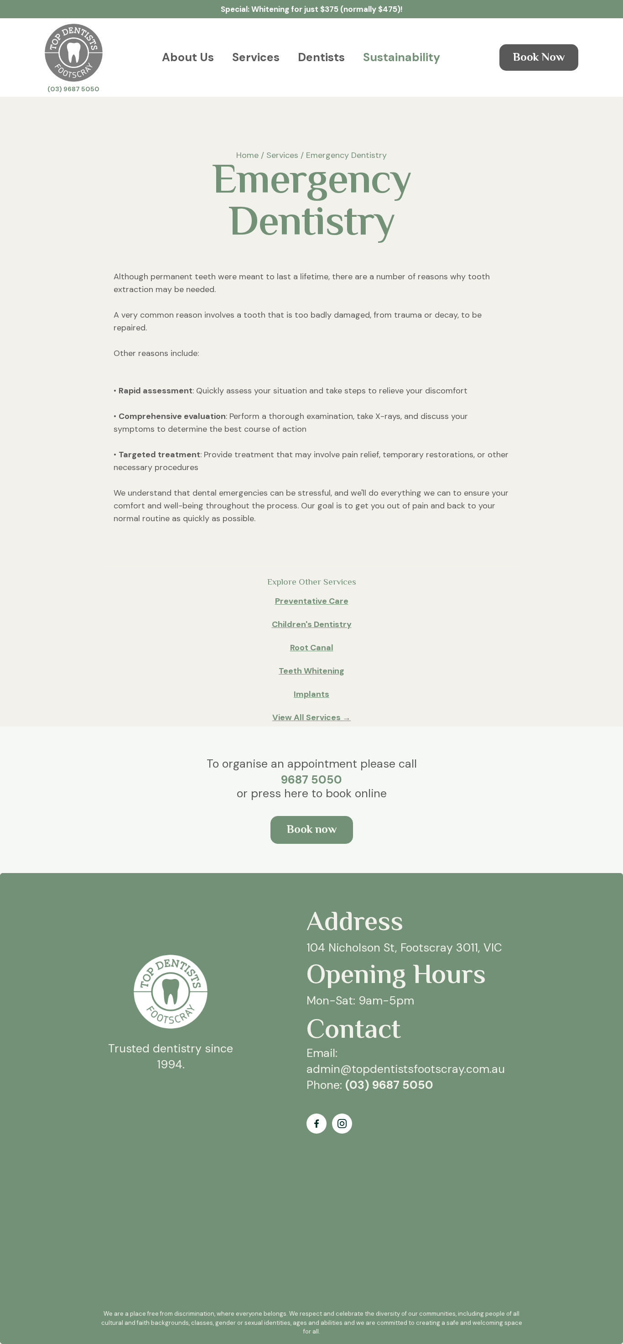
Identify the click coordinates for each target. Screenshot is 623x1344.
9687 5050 (311, 779)
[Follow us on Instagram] (342, 1124)
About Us (188, 57)
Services (256, 57)
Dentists (321, 57)
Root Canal (311, 647)
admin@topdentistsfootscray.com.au (405, 1069)
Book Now (539, 58)
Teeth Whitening (311, 670)
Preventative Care (311, 601)
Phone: (369, 1085)
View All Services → (311, 717)
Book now (312, 830)
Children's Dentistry (312, 624)
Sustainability (401, 57)
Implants (311, 694)
